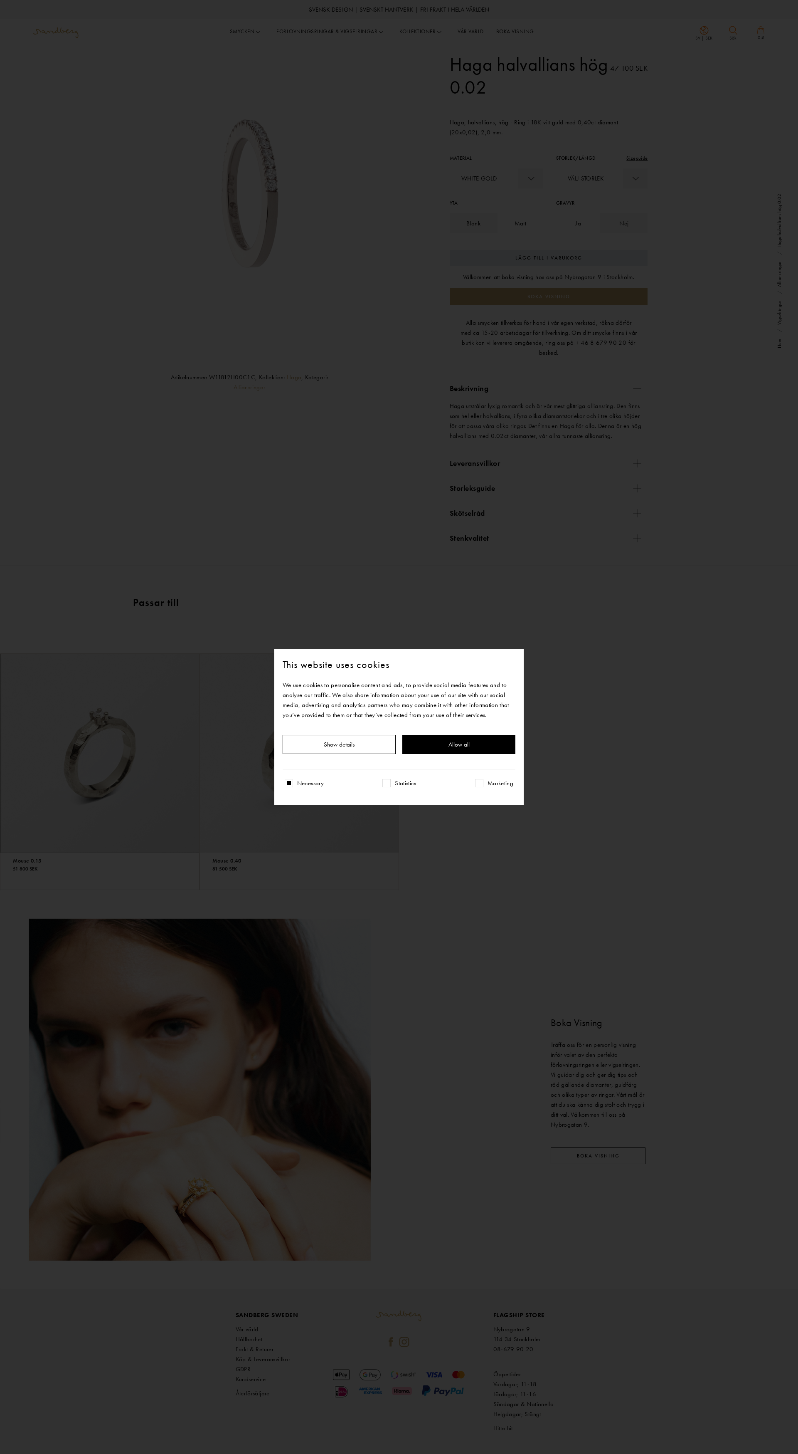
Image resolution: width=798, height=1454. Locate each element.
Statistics (405, 783)
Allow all (459, 744)
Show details (339, 744)
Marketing (500, 783)
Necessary (310, 783)
